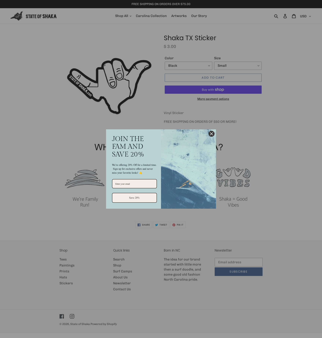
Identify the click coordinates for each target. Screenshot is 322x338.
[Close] (211, 133)
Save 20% (134, 197)
